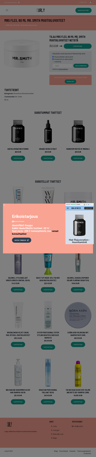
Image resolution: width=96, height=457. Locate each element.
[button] (21, 240)
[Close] (4, 205)
